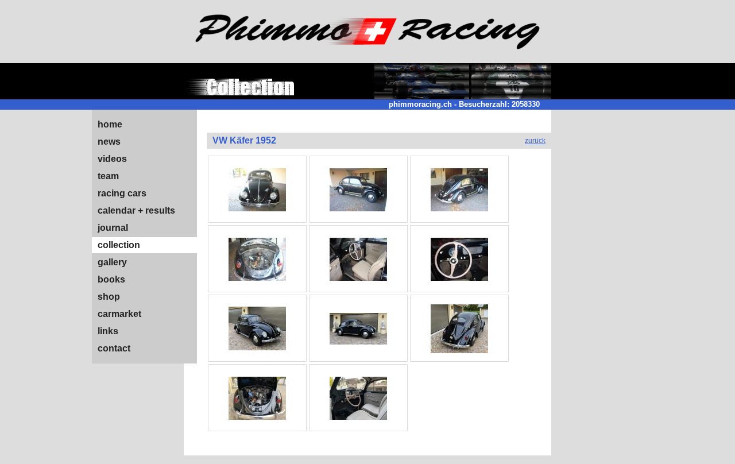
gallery (112, 262)
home (110, 124)
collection (119, 245)
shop (109, 296)
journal (113, 228)
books (111, 279)
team (108, 176)
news (109, 141)
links (108, 331)
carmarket (119, 314)
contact (114, 348)
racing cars (122, 193)
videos (112, 159)
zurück (535, 141)
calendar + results (136, 210)
